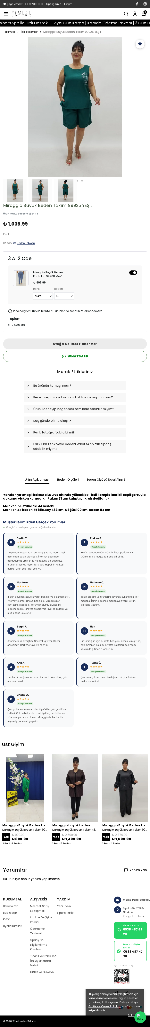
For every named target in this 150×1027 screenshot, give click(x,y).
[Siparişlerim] (134, 13)
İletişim (68, 4)
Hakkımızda (10, 906)
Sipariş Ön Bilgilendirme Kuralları (38, 944)
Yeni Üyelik (64, 906)
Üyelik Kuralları (12, 926)
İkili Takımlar (29, 32)
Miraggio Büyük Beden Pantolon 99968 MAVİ (48, 274)
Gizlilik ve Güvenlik (42, 972)
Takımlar (9, 32)
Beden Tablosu (26, 243)
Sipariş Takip (53, 4)
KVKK (6, 919)
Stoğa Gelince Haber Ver (75, 344)
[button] (140, 44)
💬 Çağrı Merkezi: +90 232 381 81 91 (23, 4)
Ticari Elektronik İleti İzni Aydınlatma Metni (43, 960)
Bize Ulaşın (10, 913)
